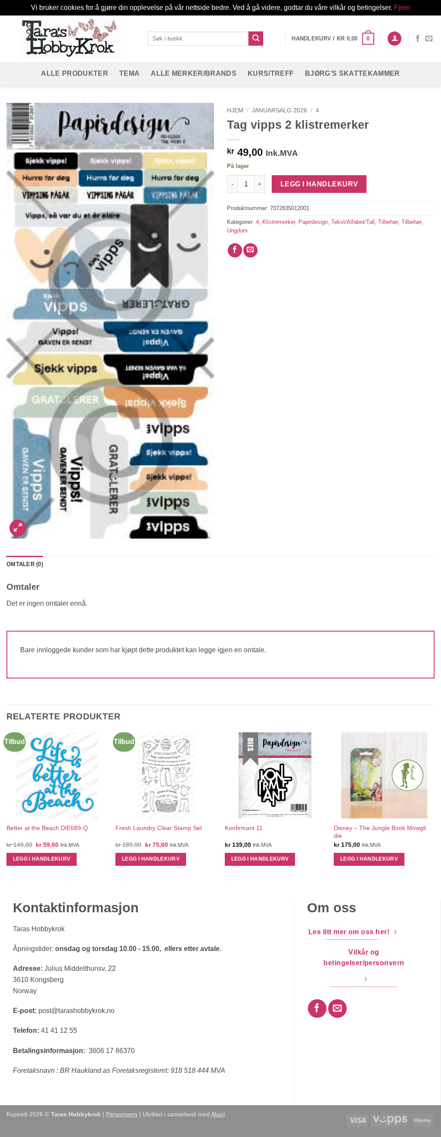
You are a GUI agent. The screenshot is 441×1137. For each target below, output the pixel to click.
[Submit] (255, 38)
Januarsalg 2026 (279, 110)
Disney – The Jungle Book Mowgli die (380, 832)
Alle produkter (74, 73)
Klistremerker (278, 222)
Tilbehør (388, 222)
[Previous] (6, 806)
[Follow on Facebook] (417, 39)
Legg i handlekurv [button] (42, 858)
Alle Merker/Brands (193, 73)
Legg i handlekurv (319, 184)
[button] (333, 39)
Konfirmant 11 (244, 827)
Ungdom (237, 230)
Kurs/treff (271, 73)
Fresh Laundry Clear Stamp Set (158, 827)
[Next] (434, 806)
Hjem (235, 110)
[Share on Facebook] (235, 250)
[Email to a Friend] (250, 250)
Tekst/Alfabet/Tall (353, 222)
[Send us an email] (428, 39)
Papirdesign (313, 222)
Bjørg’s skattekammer (352, 73)
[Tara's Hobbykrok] (70, 38)
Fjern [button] (402, 7)
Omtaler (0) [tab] (24, 564)
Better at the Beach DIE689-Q (47, 827)
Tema (129, 73)
